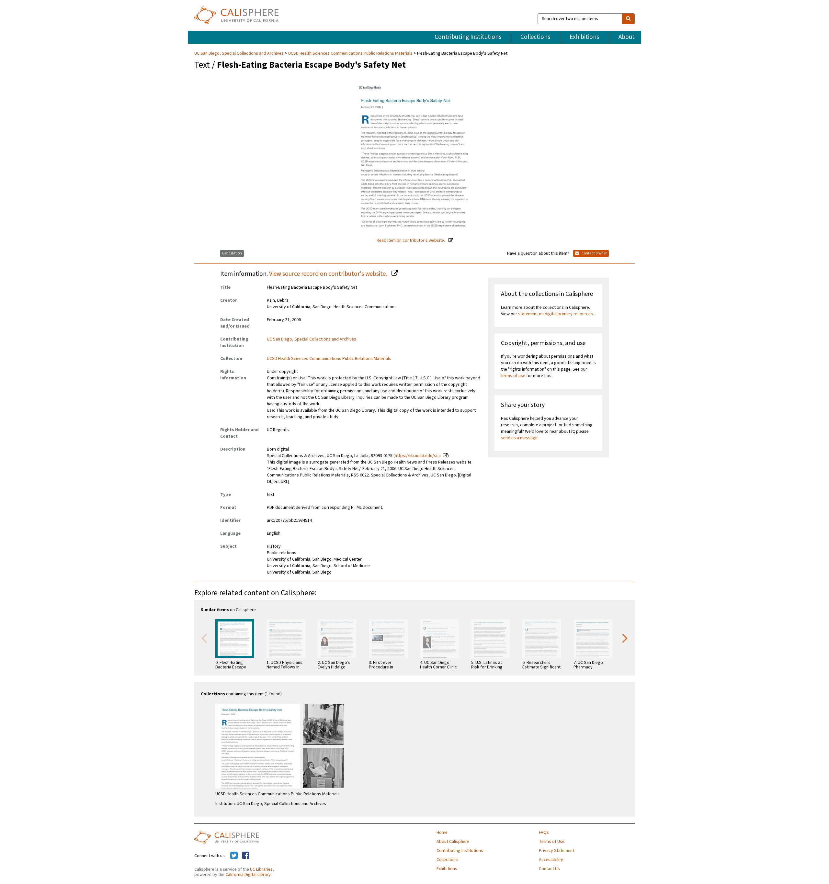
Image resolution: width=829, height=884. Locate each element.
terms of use (513, 376)
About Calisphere (453, 841)
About (627, 36)
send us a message (519, 438)
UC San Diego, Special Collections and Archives (239, 53)
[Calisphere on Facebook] (245, 856)
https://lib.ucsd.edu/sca (418, 456)
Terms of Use (551, 841)
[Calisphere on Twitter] (234, 856)
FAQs (544, 832)
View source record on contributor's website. (328, 273)
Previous (204, 638)
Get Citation (232, 253)
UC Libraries (261, 869)
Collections (535, 36)
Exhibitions (584, 36)
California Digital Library (248, 874)
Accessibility (551, 859)
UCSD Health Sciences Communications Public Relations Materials (350, 53)
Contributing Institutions (468, 36)
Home (442, 832)
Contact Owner (594, 253)
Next (625, 638)
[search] (628, 18)
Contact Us (549, 869)
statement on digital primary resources (555, 314)
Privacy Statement (556, 850)
